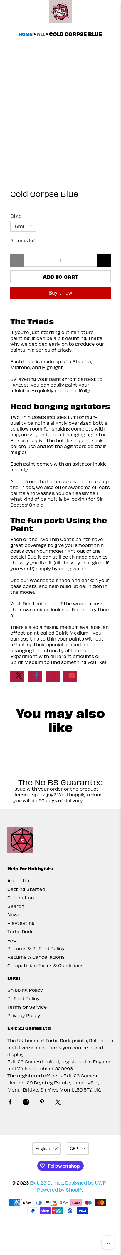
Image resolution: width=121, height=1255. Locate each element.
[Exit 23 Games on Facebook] (10, 1103)
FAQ (12, 940)
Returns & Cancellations (36, 957)
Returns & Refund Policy (36, 948)
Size (16, 216)
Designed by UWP (85, 1182)
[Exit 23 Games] (60, 11)
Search (15, 906)
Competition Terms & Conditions (45, 965)
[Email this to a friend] (70, 676)
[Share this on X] (17, 676)
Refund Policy (23, 998)
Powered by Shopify (60, 1189)
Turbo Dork (20, 931)
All (41, 34)
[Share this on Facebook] (35, 676)
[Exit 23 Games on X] (58, 1103)
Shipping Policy (25, 990)
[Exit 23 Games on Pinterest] (42, 1103)
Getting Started (26, 889)
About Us (18, 880)
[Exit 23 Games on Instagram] (26, 1103)
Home (26, 34)
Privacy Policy (23, 1015)
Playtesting (21, 923)
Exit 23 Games (46, 1182)
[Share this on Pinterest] (53, 676)
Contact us (20, 897)
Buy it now (60, 293)
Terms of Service (27, 1007)
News (13, 914)
